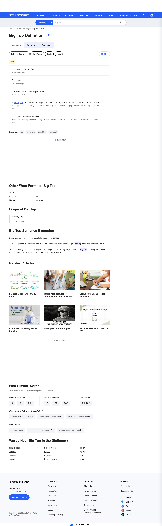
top (22, 132)
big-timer (12, 451)
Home (11, 29)
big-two (47, 455)
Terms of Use (89, 505)
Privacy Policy (90, 491)
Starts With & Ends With (22, 416)
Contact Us (125, 486)
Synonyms (31, 45)
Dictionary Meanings (23, 29)
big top (86, 403)
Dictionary (42, 22)
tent (21, 102)
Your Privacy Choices (83, 524)
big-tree (12, 455)
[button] (144, 15)
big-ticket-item (50, 447)
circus (16, 102)
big (17, 216)
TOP (66, 403)
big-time (83, 447)
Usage (50, 509)
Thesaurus (52, 491)
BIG (29, 403)
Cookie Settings (90, 500)
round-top (42, 132)
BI (20, 403)
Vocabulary (52, 505)
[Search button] (122, 22)
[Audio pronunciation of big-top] (48, 34)
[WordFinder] (151, 15)
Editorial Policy (90, 495)
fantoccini (53, 132)
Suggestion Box (127, 491)
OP (56, 403)
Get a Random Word (19, 497)
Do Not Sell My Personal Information (92, 511)
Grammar (51, 500)
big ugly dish (14, 447)
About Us (88, 486)
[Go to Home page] (19, 15)
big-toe (47, 451)
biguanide (84, 459)
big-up (82, 455)
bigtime (12, 459)
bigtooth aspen (50, 459)
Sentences (46, 45)
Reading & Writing (55, 514)
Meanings (16, 45)
